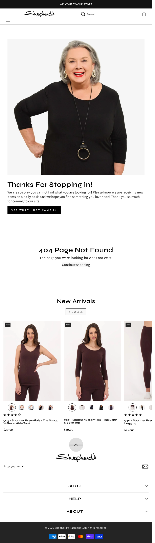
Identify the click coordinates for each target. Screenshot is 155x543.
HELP (75, 499)
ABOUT (75, 511)
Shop (75, 486)
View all (76, 311)
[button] (8, 20)
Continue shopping (76, 264)
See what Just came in (34, 210)
